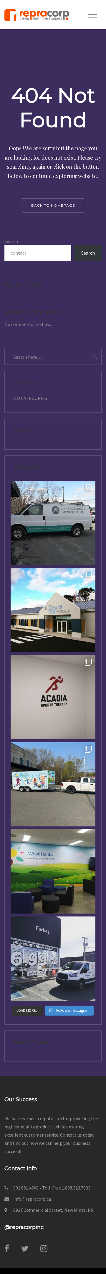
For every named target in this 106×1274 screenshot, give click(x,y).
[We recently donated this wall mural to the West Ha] (53, 871)
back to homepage (53, 205)
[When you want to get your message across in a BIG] (53, 958)
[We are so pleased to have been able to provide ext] (53, 610)
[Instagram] (43, 1249)
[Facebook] (6, 1249)
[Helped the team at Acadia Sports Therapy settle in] (53, 697)
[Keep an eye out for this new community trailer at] (53, 784)
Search (11, 241)
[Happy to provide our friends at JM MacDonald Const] (53, 523)
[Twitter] (25, 1249)
